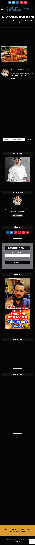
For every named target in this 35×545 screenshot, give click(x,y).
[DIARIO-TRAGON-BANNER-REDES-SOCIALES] (17, 279)
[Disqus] (17, 112)
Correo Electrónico (17, 252)
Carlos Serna (15, 21)
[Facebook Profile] (23, 70)
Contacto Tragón (25, 530)
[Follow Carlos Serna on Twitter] (26, 70)
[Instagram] (28, 70)
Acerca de (7, 530)
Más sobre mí (17, 215)
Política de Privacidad (17, 532)
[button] (2, 9)
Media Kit (15, 530)
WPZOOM (17, 541)
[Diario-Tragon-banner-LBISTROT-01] (17, 158)
